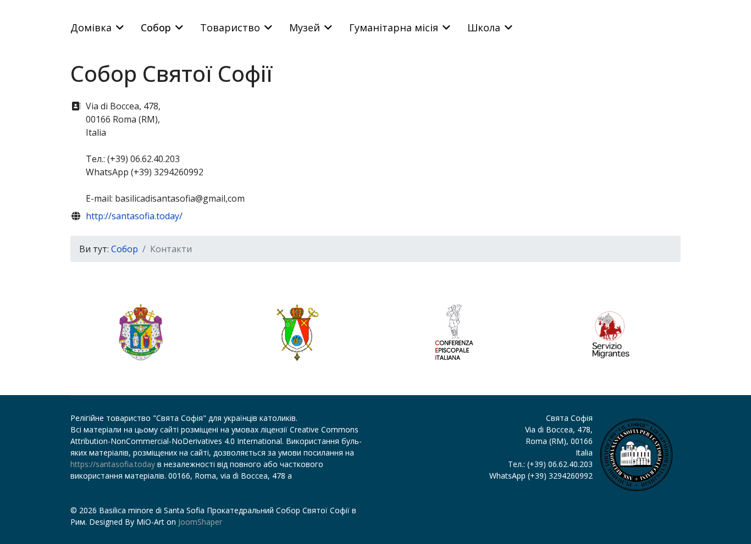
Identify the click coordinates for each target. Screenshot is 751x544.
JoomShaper (200, 522)
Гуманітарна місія (393, 27)
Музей (304, 27)
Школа (483, 27)
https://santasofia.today (112, 464)
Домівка (91, 27)
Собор (156, 27)
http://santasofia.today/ (134, 216)
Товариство (230, 27)
